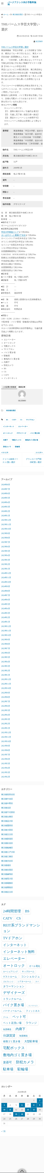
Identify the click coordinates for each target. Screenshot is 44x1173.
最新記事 (21, 387)
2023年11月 (6, 631)
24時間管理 (12, 911)
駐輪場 (17, 447)
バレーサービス (33, 1005)
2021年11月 (6, 737)
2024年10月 (6, 582)
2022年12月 (6, 679)
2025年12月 (6, 520)
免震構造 (7, 1029)
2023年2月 (5, 671)
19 (16, 1114)
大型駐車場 (31, 1041)
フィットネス (33, 1011)
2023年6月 (5, 653)
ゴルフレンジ (8, 982)
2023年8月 (5, 644)
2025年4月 (5, 555)
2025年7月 (5, 542)
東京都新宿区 (7, 839)
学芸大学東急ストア (10, 232)
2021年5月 (5, 763)
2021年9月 (5, 746)
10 (4, 1110)
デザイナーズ (21, 433)
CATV (14, 420)
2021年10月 (6, 741)
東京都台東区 (7, 817)
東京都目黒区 (11, 410)
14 (28, 1110)
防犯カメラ (7, 447)
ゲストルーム (10, 976)
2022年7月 (5, 701)
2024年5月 (5, 604)
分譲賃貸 (9, 1035)
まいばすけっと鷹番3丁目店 (13, 235)
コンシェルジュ (30, 976)
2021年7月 (5, 755)
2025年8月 (5, 538)
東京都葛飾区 (7, 883)
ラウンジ (31, 1022)
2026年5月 (5, 498)
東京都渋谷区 (7, 861)
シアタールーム (24, 981)
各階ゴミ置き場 (11, 1041)
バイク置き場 (35, 433)
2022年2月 (5, 724)
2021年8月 (5, 750)
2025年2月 (5, 564)
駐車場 (8, 1069)
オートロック (8, 433)
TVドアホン (30, 420)
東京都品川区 (7, 821)
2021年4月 (5, 768)
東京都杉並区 (7, 843)
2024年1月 (5, 622)
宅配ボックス (16, 440)
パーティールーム (12, 1011)
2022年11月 (6, 684)
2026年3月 (5, 507)
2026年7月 (5, 489)
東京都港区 (6, 865)
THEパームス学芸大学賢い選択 (15, 47)
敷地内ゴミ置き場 (31, 440)
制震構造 (23, 1036)
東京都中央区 (7, 799)
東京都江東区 (7, 857)
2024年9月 (5, 586)
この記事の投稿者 (9, 387)
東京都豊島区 (7, 887)
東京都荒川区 (7, 879)
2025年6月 (5, 547)
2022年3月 (5, 719)
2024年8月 (5, 591)
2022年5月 (5, 710)
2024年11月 (6, 577)
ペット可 (19, 1017)
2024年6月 (5, 600)
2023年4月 (5, 662)
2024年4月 (5, 608)
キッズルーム (28, 971)
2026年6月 (5, 493)
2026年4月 (5, 502)
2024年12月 (6, 573)
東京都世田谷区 (8, 794)
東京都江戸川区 (8, 852)
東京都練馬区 (7, 874)
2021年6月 (5, 759)
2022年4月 (5, 715)
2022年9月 (5, 693)
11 (10, 1110)
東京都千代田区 (8, 812)
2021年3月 (5, 772)
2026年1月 (5, 516)
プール (5, 1017)
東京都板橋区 (7, 848)
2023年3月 (5, 666)
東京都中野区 (7, 803)
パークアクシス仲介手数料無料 (22, 3)
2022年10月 (6, 688)
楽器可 (7, 1062)
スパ (37, 982)
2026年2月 (5, 511)
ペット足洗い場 (12, 1023)
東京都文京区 (7, 834)
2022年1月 (5, 728)
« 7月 (3, 1131)
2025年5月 (5, 551)
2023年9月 (5, 640)
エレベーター (23, 426)
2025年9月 (5, 533)
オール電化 (34, 966)
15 (34, 1110)
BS (7, 420)
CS (21, 420)
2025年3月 (5, 560)
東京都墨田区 (7, 825)
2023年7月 (5, 648)
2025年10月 (6, 529)
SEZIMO (39, 41)
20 (22, 1114)
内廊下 (5, 440)
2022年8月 (5, 697)
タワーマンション (13, 986)
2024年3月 (5, 613)
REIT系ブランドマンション (21, 928)
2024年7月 (5, 595)
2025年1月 (5, 569)
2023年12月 (6, 626)
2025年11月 (6, 524)
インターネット (8, 426)
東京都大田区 (7, 830)
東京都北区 (6, 808)
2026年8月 (5, 485)
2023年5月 (5, 657)
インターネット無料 (19, 952)
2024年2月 (5, 617)
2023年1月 (5, 675)
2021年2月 (5, 777)
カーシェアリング (10, 972)
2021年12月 (6, 732)
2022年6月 (5, 706)
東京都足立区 (7, 892)
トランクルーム (12, 998)
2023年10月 (6, 635)
